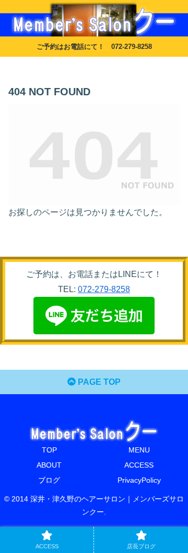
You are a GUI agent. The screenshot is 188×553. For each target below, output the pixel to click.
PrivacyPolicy (139, 480)
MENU (139, 450)
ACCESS (139, 465)
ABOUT (49, 465)
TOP (49, 450)
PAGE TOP (98, 382)
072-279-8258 (104, 289)
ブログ (49, 480)
